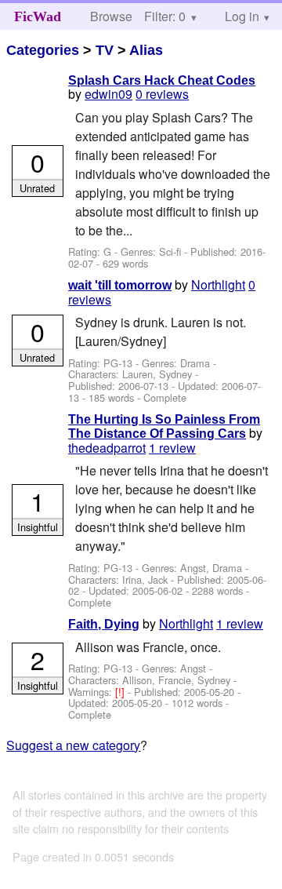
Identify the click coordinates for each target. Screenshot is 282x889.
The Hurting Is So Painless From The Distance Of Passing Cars (164, 426)
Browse (111, 16)
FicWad (37, 16)
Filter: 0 (165, 16)
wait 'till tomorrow (120, 285)
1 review (172, 448)
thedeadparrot (107, 448)
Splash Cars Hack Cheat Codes (161, 80)
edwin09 (108, 94)
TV (105, 50)
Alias (146, 50)
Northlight (218, 284)
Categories (42, 50)
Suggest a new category (73, 745)
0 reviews (162, 94)
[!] (121, 691)
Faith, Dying (103, 624)
